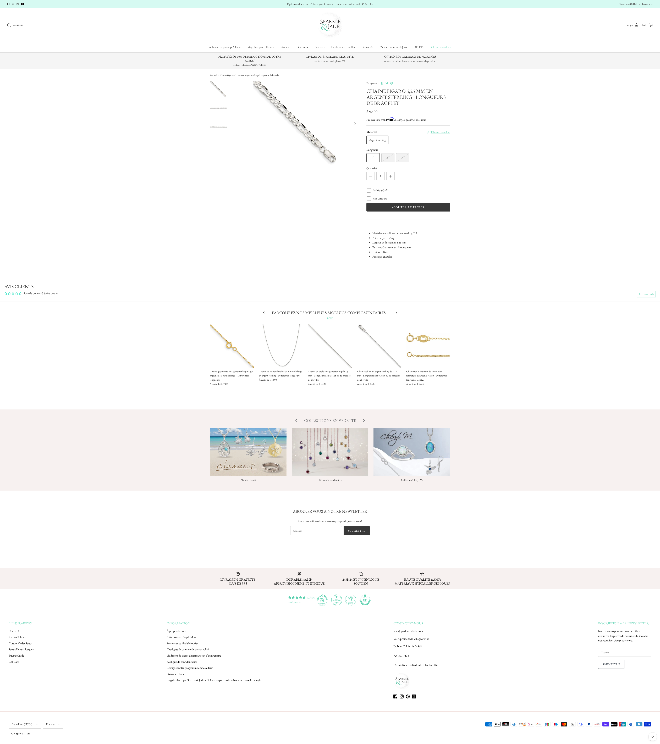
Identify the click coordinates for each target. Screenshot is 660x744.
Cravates (303, 47)
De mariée (367, 47)
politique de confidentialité (182, 662)
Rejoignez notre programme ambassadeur (190, 668)
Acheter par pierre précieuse (225, 47)
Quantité (371, 168)
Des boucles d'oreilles (343, 47)
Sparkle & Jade (23, 733)
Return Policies (17, 637)
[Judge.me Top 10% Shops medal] (365, 600)
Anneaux (286, 47)
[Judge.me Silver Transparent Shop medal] (336, 600)
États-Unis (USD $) (628, 3)
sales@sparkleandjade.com (408, 631)
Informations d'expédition (181, 637)
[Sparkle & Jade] (330, 25)
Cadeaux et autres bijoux (393, 47)
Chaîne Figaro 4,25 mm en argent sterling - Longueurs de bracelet (249, 75)
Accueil (213, 75)
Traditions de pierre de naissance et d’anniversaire (194, 655)
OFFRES (419, 47)
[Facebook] (8, 4)
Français (646, 3)
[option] (296, 123)
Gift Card (14, 662)
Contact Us (15, 631)
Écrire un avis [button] (646, 294)
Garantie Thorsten (177, 674)
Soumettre (356, 530)
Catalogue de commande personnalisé (188, 649)
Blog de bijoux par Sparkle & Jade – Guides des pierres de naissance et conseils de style (214, 680)
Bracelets (319, 47)
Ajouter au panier (408, 207)
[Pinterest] (17, 4)
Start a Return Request (21, 649)
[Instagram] (13, 4)
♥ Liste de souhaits (441, 47)
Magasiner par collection (260, 47)
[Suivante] (355, 123)
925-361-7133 (401, 655)
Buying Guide (16, 655)
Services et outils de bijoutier (182, 643)
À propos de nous (176, 631)
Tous (330, 318)
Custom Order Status (20, 643)
